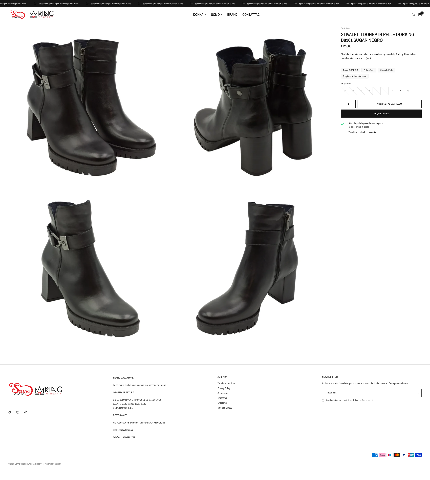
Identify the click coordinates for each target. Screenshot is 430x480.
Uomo (215, 14)
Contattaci (251, 14)
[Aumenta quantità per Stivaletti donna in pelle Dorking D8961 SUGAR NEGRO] (352, 104)
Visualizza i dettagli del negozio (362, 132)
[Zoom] (162, 34)
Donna (198, 14)
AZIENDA (223, 377)
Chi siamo (222, 403)
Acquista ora (381, 113)
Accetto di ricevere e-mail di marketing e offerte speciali (349, 400)
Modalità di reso (225, 407)
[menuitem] (199, 14)
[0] (419, 14)
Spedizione (223, 393)
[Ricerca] (413, 14)
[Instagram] (20, 412)
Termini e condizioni (227, 383)
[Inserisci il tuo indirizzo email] (418, 393)
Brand (232, 14)
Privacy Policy (224, 388)
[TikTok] (28, 412)
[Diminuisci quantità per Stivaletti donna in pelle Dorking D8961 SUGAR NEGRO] (343, 104)
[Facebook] (12, 412)
